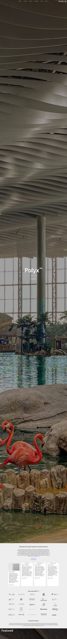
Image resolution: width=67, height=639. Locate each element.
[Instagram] (10, 625)
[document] (33, 634)
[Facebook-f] (8, 625)
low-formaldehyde (12, 520)
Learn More (33, 274)
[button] (1, 272)
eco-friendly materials (25, 532)
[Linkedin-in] (11, 625)
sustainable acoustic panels (26, 531)
